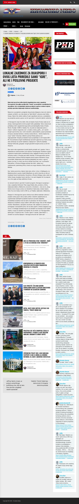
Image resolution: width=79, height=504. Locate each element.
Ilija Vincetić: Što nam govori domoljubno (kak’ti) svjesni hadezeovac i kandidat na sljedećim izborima (36, 288)
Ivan (28, 253)
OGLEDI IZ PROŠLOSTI (51, 22)
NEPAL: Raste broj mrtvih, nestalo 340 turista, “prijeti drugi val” (36, 309)
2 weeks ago (59, 328)
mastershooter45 (64, 403)
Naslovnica (7, 22)
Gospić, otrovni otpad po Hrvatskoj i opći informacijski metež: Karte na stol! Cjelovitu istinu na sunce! (64, 296)
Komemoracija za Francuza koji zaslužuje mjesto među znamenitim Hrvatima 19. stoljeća (35, 265)
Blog (21, 26)
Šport (5, 26)
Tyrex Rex (62, 331)
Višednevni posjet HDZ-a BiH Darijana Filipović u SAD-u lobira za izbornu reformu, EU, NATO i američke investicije (36, 355)
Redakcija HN (10, 84)
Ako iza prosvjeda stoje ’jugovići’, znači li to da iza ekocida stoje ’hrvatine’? (36, 242)
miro (60, 117)
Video (14, 26)
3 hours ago (58, 139)
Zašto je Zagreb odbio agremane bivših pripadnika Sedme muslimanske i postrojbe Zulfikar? (65, 457)
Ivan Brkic (62, 175)
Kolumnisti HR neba (27, 22)
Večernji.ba (11, 222)
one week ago (65, 271)
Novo (14, 22)
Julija (60, 143)
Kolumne (41, 22)
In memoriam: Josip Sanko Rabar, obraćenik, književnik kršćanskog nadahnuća (64, 378)
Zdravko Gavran (64, 360)
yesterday (65, 171)
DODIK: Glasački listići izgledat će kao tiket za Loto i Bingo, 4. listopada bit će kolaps (65, 270)
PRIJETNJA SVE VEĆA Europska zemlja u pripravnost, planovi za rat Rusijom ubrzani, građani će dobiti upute (36, 333)
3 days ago (59, 183)
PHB (18, 22)
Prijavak (27, 26)
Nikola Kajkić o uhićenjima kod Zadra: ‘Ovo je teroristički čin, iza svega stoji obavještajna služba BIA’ (65, 239)
